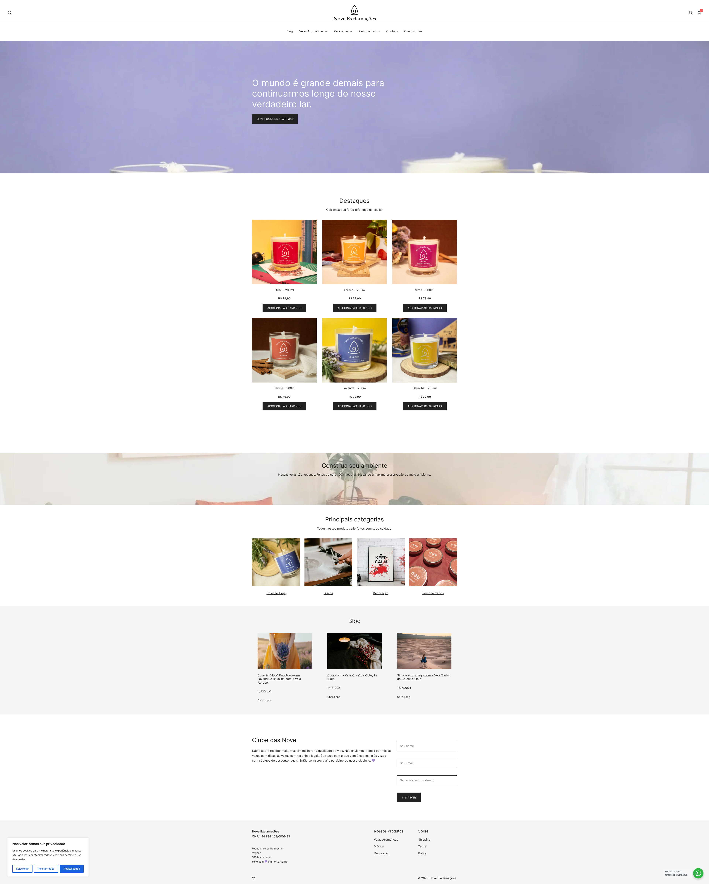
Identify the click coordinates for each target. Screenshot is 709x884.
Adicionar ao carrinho (284, 308)
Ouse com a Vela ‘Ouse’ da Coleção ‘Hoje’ (352, 677)
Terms (422, 846)
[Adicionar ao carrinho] (284, 253)
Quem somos (413, 31)
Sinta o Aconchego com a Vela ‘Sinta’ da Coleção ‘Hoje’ (423, 677)
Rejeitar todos (46, 868)
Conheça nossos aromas (275, 118)
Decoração (380, 593)
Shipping (424, 839)
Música (379, 846)
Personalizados (369, 31)
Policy (422, 853)
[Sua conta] (690, 12)
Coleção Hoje (275, 593)
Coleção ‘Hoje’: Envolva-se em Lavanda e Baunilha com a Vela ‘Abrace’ (279, 679)
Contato (392, 31)
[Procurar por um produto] (9, 13)
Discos (328, 593)
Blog (290, 31)
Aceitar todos (72, 868)
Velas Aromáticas (311, 31)
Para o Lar (341, 31)
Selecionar (22, 868)
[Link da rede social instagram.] (253, 878)
